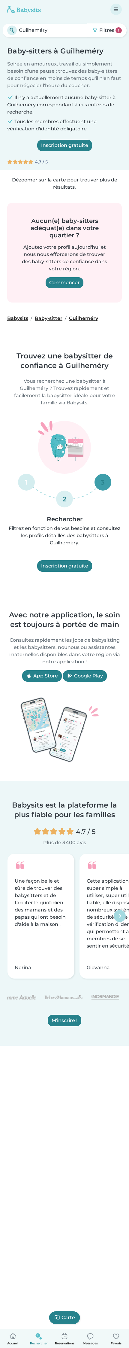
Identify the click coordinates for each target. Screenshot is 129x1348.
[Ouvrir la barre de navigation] (116, 9)
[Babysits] (24, 9)
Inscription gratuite (64, 145)
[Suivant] (120, 916)
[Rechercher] (12, 30)
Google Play (88, 676)
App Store (45, 676)
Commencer (64, 282)
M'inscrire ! (64, 1021)
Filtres (108, 30)
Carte (68, 1317)
